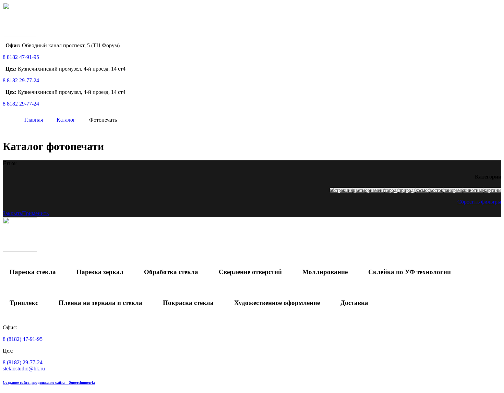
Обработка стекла (171, 271)
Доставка (354, 302)
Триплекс (24, 302)
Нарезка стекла (33, 271)
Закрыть (12, 213)
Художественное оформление (277, 302)
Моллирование (325, 271)
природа (407, 190)
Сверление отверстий (250, 271)
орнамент (375, 190)
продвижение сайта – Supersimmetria (63, 382)
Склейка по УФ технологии (409, 271)
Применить (35, 213)
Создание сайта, (17, 382)
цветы (359, 190)
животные (473, 190)
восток (436, 190)
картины (492, 190)
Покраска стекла (188, 302)
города (391, 190)
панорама (453, 190)
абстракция (341, 190)
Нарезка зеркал (99, 271)
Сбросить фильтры (479, 202)
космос (423, 190)
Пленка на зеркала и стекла (100, 302)
